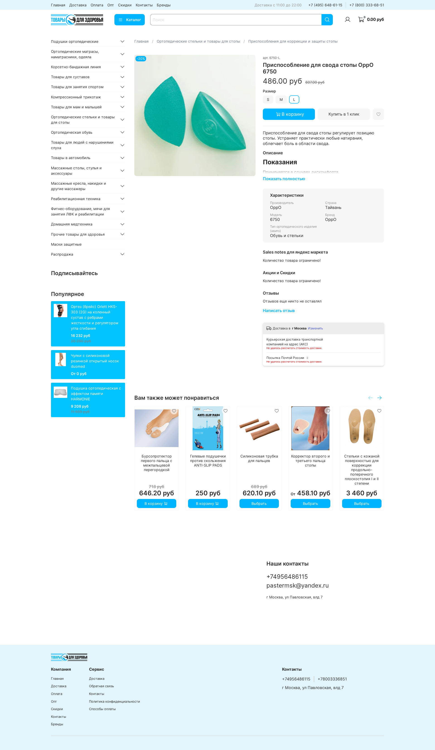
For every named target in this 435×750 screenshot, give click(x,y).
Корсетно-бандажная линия (76, 66)
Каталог (133, 19)
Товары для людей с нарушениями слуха (82, 145)
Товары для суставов (70, 77)
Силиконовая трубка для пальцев (259, 458)
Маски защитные (66, 244)
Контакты (144, 5)
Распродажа (62, 254)
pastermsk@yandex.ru (297, 585)
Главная (58, 5)
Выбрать (259, 503)
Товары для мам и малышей (76, 106)
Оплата (97, 5)
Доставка (78, 5)
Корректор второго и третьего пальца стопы (310, 461)
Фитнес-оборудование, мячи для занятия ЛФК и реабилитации (80, 211)
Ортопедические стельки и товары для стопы (198, 41)
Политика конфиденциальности (114, 701)
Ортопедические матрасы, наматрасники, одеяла (75, 54)
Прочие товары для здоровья (78, 234)
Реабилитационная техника (75, 198)
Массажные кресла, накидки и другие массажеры (78, 186)
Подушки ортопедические (74, 41)
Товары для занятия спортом (77, 87)
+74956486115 (287, 576)
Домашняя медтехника (71, 224)
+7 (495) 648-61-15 (325, 5)
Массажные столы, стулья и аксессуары (76, 170)
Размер (269, 91)
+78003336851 (332, 679)
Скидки (125, 5)
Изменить (315, 328)
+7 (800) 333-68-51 (366, 5)
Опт (110, 5)
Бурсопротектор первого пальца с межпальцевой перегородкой (156, 463)
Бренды (164, 5)
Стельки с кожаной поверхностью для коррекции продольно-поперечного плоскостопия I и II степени (361, 470)
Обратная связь (101, 686)
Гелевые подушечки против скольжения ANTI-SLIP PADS (208, 461)
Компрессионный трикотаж (76, 96)
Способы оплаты (102, 709)
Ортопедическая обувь (71, 132)
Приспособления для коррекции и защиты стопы (293, 41)
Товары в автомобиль (70, 157)
